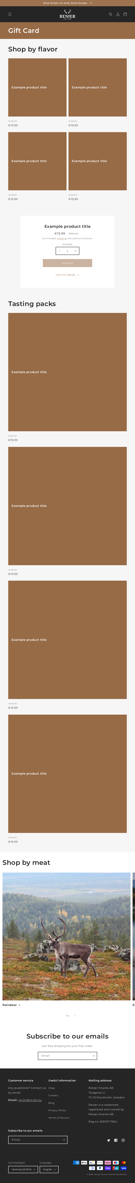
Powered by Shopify (117, 1174)
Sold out (67, 263)
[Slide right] (74, 1015)
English (47, 1169)
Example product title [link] (29, 87)
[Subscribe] (93, 1056)
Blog (51, 1102)
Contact (53, 1095)
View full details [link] (65, 274)
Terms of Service (58, 1117)
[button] (10, 14)
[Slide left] (60, 1015)
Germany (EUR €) (21, 1169)
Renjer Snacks (101, 1174)
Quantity (67, 244)
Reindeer (9, 1005)
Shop (51, 1088)
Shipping (62, 238)
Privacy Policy (57, 1110)
